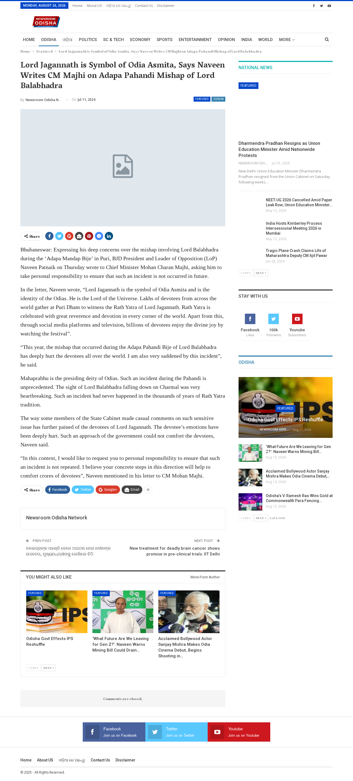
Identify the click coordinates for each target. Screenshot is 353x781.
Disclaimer (166, 5)
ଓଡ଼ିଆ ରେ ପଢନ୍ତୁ (118, 5)
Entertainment (195, 39)
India (246, 39)
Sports (164, 39)
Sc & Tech (113, 39)
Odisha (48, 39)
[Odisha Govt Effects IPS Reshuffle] (56, 611)
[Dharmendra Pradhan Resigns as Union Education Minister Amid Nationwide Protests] (286, 109)
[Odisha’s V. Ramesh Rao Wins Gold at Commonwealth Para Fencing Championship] (250, 502)
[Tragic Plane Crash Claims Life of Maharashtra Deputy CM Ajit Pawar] (250, 257)
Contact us (144, 5)
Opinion (226, 39)
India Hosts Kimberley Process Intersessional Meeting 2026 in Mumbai (294, 228)
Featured (202, 99)
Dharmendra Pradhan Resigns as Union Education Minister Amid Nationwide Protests (279, 149)
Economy (140, 39)
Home (77, 5)
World (265, 39)
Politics (88, 39)
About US (94, 5)
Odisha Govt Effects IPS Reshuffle (285, 419)
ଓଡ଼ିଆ (68, 39)
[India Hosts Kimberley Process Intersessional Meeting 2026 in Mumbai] (250, 229)
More (285, 39)
